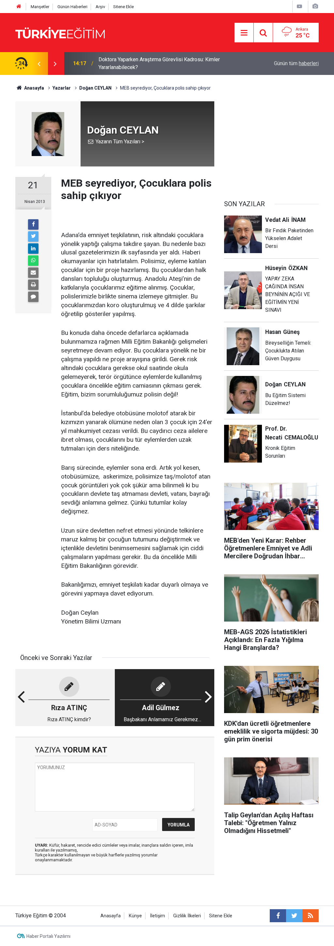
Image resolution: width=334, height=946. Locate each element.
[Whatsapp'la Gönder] (33, 260)
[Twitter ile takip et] (294, 915)
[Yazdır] (33, 285)
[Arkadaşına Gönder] (33, 272)
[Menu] (244, 33)
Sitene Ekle (123, 6)
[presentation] (39, 63)
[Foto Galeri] (315, 6)
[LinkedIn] (33, 248)
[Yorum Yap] (33, 297)
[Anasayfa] (19, 6)
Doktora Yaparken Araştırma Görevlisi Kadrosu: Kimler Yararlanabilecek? (159, 63)
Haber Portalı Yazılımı (48, 936)
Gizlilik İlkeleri (187, 916)
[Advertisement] (271, 142)
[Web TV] (299, 6)
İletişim (157, 916)
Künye (135, 916)
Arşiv (100, 6)
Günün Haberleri (72, 6)
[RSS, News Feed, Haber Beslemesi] (310, 915)
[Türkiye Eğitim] (60, 32)
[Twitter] (33, 236)
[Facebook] (33, 224)
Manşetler (40, 6)
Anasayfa (110, 916)
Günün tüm (296, 63)
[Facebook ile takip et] (278, 915)
